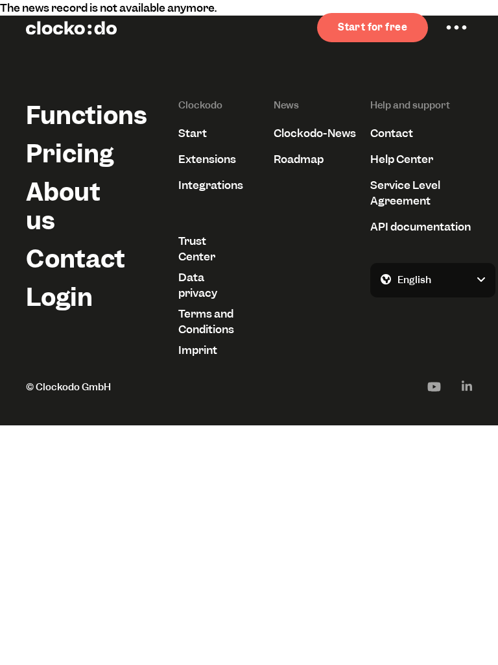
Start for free (372, 27)
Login (59, 297)
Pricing (69, 153)
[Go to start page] (71, 28)
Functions (77, 115)
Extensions (207, 159)
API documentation (420, 227)
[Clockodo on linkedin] (467, 386)
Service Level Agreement (405, 193)
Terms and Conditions (206, 321)
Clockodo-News (315, 133)
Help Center (401, 159)
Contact (75, 258)
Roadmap (299, 159)
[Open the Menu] (456, 28)
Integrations (210, 185)
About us (63, 205)
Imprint (197, 350)
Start (192, 133)
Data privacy (197, 285)
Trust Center (196, 249)
